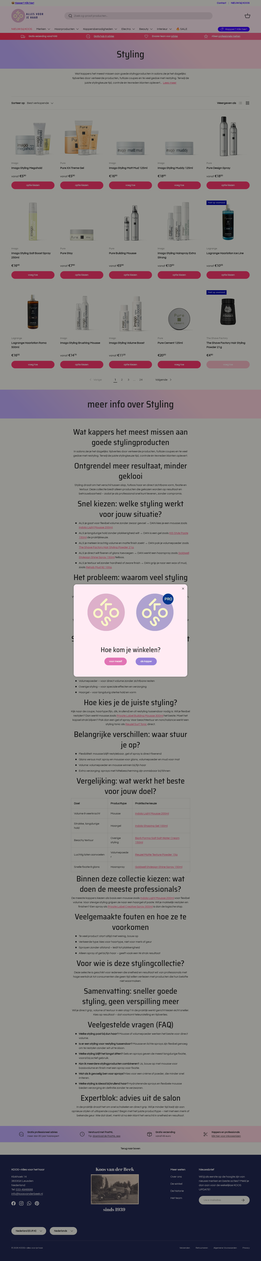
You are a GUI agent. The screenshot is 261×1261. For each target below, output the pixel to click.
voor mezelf (115, 661)
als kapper (146, 661)
